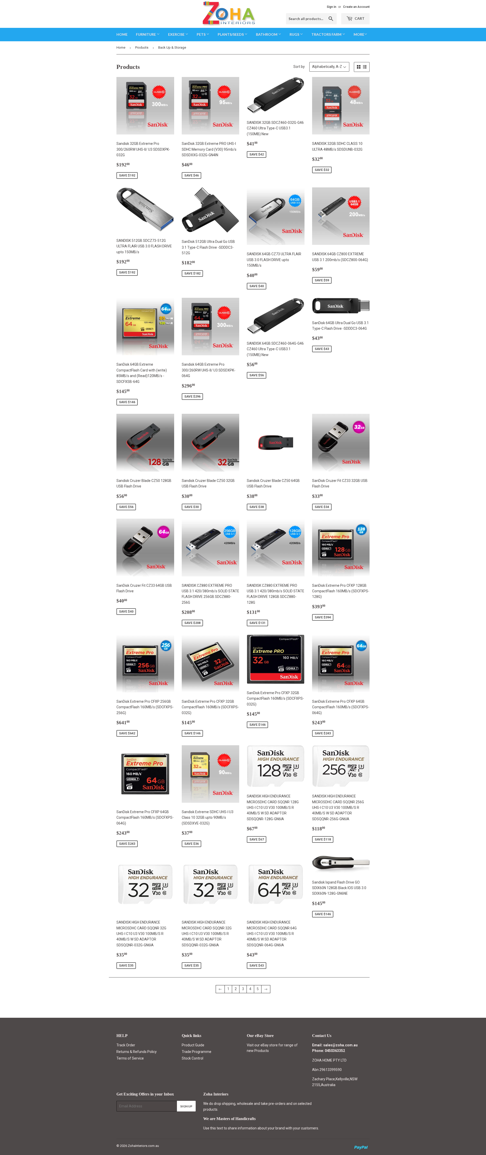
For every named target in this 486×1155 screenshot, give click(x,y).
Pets (201, 34)
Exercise (176, 34)
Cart (359, 18)
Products (141, 47)
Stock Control (192, 1058)
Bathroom (267, 34)
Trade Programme (196, 1052)
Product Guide (193, 1045)
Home (122, 34)
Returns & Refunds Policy (136, 1052)
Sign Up (186, 1106)
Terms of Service (130, 1058)
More (359, 34)
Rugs (295, 34)
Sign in (331, 7)
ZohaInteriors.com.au (143, 1146)
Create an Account (356, 7)
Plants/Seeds (231, 34)
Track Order (125, 1045)
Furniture (146, 34)
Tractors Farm (326, 34)
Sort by (299, 67)
